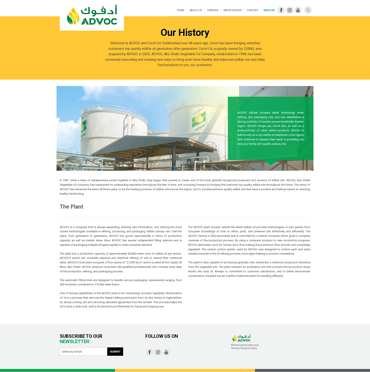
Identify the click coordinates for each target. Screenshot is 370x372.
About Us (195, 10)
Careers (212, 10)
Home (180, 10)
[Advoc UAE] (92, 15)
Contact (252, 10)
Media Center (233, 10)
